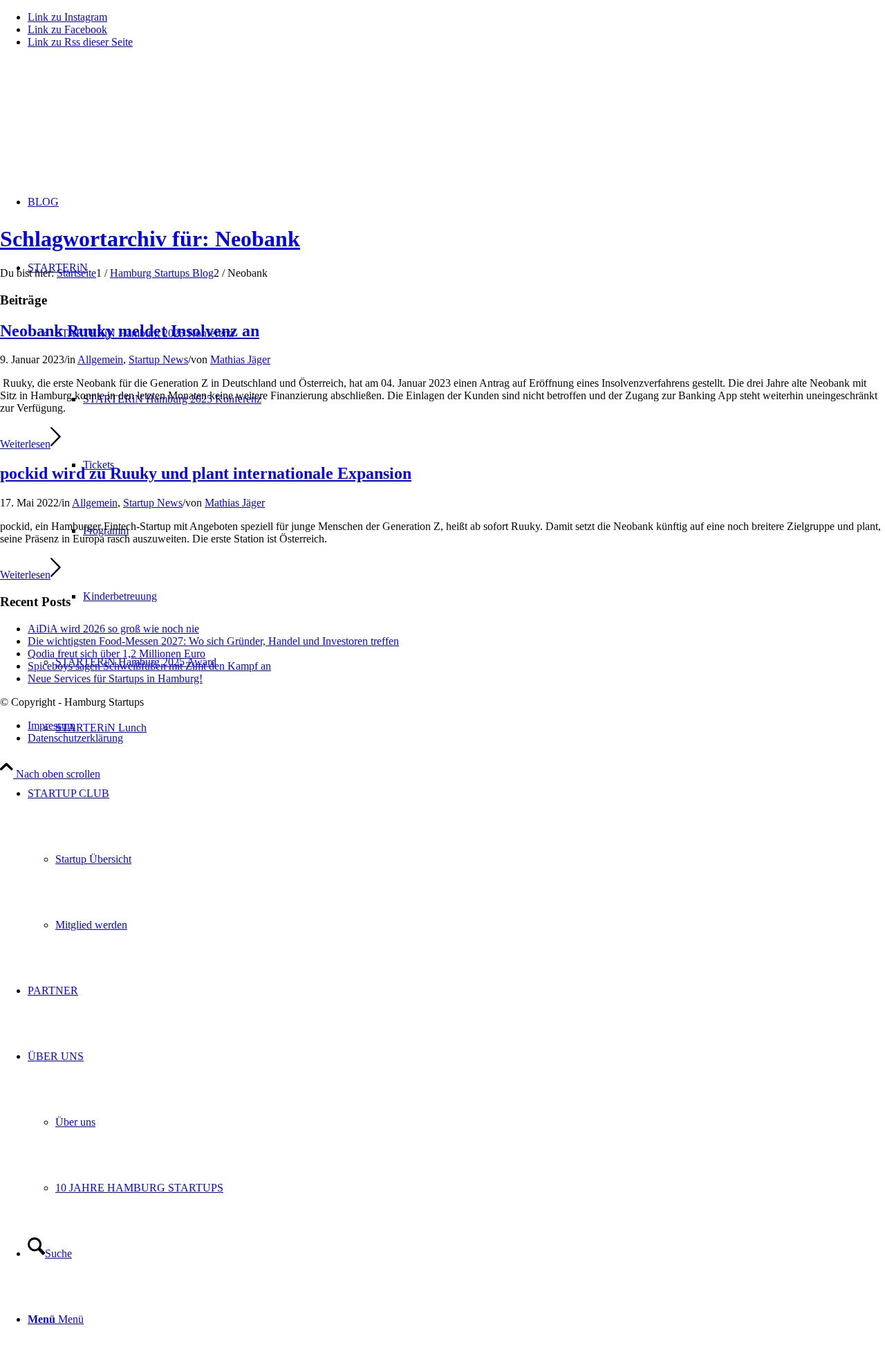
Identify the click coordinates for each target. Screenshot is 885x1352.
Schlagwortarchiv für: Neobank (150, 238)
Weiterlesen (25, 444)
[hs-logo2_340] (103, 125)
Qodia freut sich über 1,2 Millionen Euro (116, 653)
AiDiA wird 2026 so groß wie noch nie (113, 628)
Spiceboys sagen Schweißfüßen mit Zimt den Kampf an (149, 666)
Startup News (158, 359)
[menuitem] (456, 859)
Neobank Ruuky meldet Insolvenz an (129, 331)
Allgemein (100, 359)
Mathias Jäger (240, 359)
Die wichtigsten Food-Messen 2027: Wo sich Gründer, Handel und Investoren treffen (213, 641)
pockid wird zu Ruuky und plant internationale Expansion (205, 473)
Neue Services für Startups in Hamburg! (115, 678)
